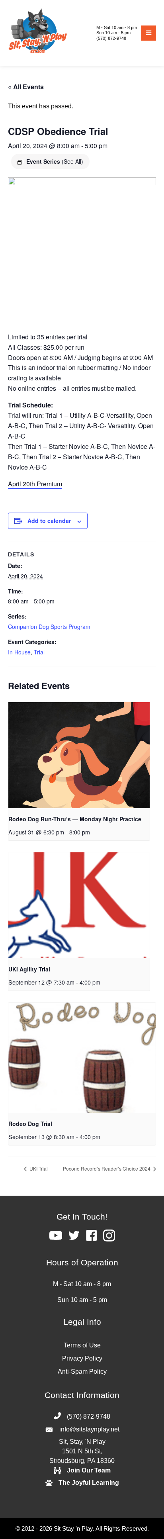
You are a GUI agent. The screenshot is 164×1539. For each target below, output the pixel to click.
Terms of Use (82, 1345)
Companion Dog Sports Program (49, 626)
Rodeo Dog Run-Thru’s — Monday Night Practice (74, 819)
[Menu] (148, 33)
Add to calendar (49, 520)
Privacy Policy (82, 1358)
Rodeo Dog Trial (30, 1124)
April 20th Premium (35, 483)
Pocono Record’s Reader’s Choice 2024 (107, 1168)
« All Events (26, 86)
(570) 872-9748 (111, 38)
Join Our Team (89, 1470)
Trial (39, 652)
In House (19, 652)
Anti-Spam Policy (82, 1371)
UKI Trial (38, 1168)
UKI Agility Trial (29, 969)
